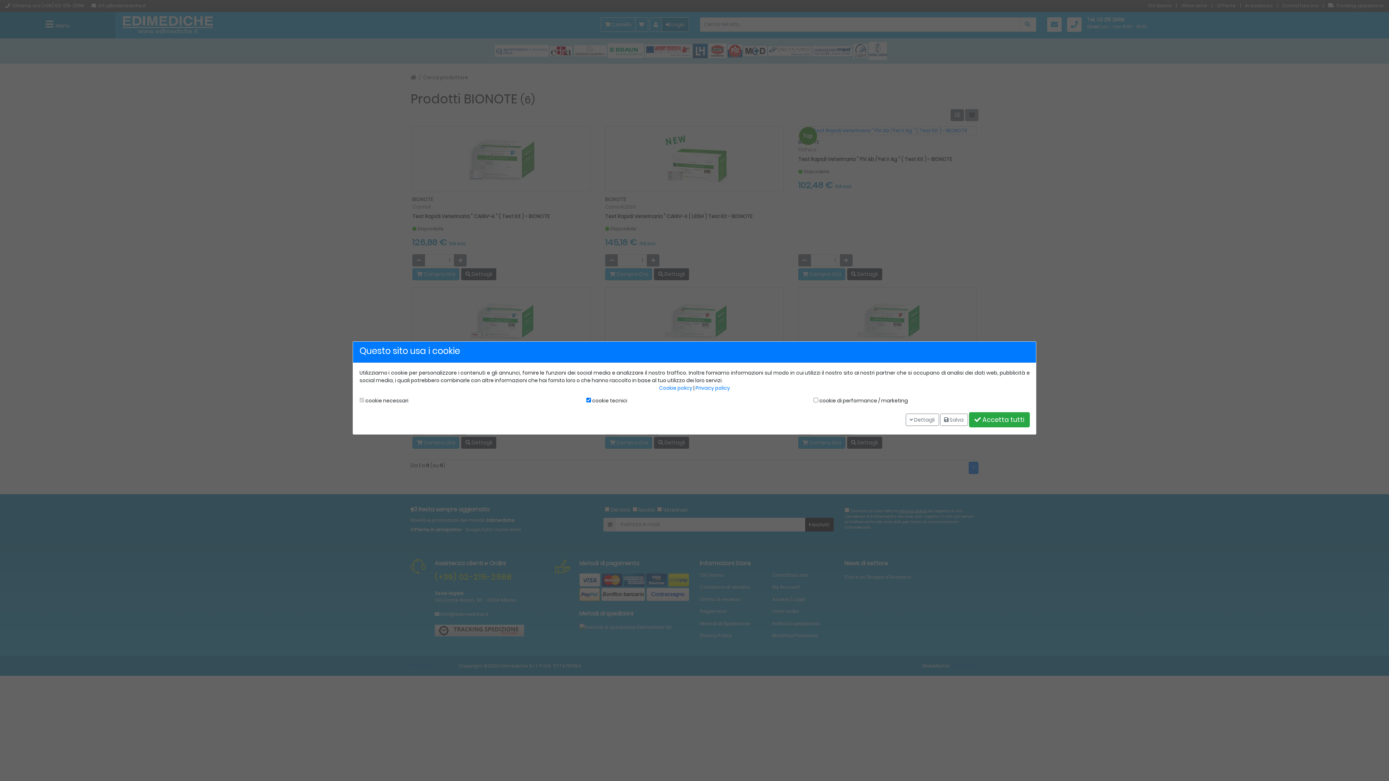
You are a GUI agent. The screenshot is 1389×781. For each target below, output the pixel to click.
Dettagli (924, 419)
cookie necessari (386, 400)
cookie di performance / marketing (863, 400)
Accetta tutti (1002, 419)
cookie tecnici (609, 400)
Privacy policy (713, 388)
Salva (956, 419)
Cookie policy (675, 388)
